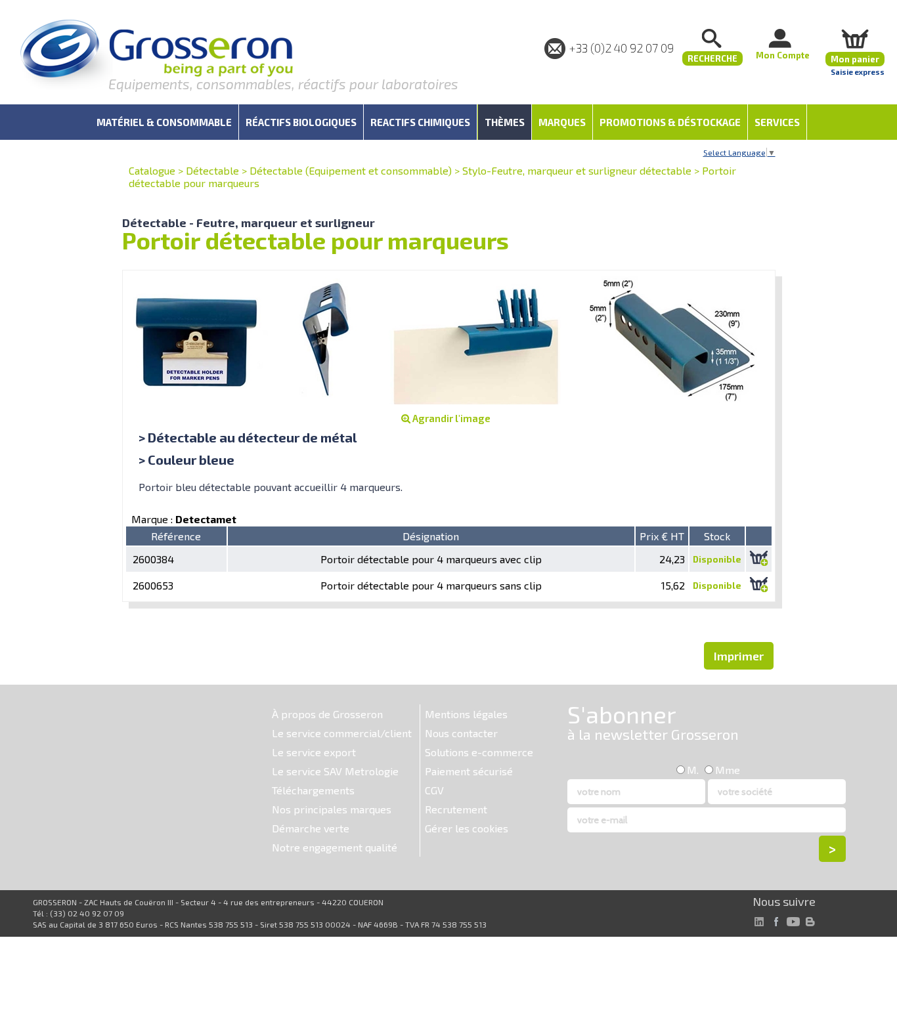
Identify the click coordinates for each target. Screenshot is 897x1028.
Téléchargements (313, 790)
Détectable (212, 170)
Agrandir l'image (450, 418)
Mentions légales (466, 714)
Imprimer (739, 656)
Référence (176, 536)
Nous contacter (461, 733)
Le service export (314, 752)
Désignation (431, 536)
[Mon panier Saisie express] (855, 38)
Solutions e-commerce (479, 752)
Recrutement (456, 809)
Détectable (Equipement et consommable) (351, 170)
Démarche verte (310, 828)
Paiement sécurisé (469, 771)
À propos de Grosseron (327, 714)
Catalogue (152, 170)
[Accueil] (156, 55)
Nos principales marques (331, 809)
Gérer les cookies (466, 828)
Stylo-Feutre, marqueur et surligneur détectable (576, 170)
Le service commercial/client (342, 733)
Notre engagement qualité (334, 847)
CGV (434, 790)
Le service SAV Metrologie (335, 771)
